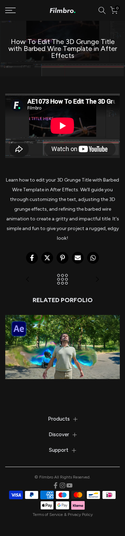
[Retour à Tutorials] (62, 279)
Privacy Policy (80, 514)
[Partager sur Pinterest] (62, 258)
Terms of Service (48, 514)
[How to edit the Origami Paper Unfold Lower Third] (97, 279)
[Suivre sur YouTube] (69, 485)
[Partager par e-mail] (78, 258)
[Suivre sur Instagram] (62, 485)
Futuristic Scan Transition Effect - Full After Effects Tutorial (62, 321)
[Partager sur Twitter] (47, 258)
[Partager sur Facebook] (32, 258)
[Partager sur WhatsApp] (93, 258)
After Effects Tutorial (62, 336)
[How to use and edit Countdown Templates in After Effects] (27, 279)
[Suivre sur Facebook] (55, 485)
